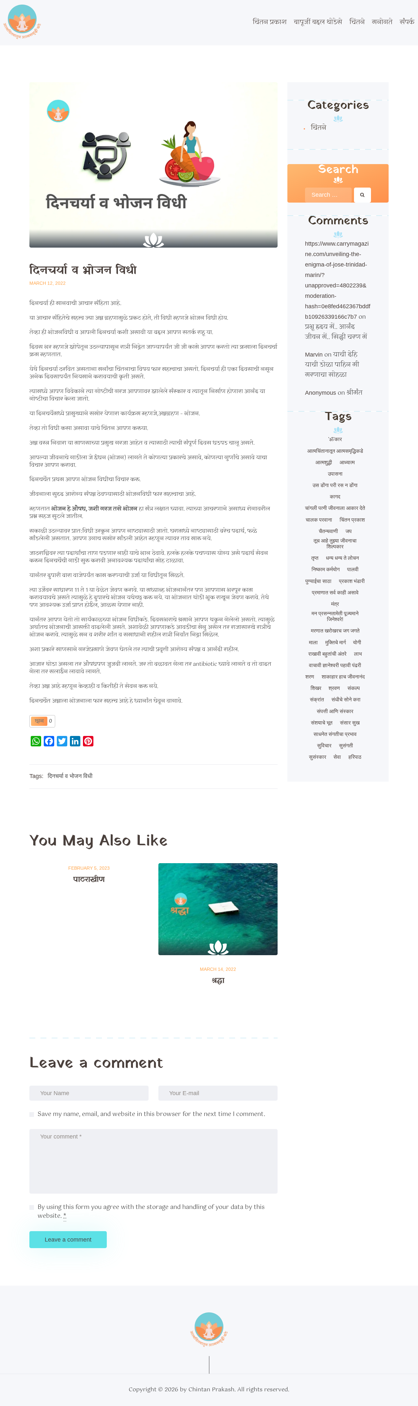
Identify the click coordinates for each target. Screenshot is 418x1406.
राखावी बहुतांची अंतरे (327, 654)
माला (313, 642)
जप (349, 531)
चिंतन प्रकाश (352, 520)
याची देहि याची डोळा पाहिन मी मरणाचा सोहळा (332, 365)
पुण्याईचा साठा (318, 581)
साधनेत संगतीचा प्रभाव (335, 734)
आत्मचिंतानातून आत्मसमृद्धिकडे (335, 451)
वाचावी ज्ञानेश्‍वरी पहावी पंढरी (335, 665)
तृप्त (314, 558)
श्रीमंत (354, 393)
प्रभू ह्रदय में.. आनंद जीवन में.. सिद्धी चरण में (336, 332)
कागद (335, 496)
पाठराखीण (89, 880)
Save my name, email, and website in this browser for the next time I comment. (151, 1114)
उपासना (335, 474)
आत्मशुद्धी (323, 462)
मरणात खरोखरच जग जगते (335, 631)
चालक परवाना (319, 520)
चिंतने (318, 128)
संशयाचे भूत (321, 723)
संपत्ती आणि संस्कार (335, 711)
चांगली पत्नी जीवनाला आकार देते (335, 508)
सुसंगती (346, 745)
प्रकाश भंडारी (352, 581)
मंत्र (335, 604)
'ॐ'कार (335, 439)
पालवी (353, 569)
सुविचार (324, 745)
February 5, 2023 (89, 868)
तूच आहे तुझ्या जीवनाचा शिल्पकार (335, 543)
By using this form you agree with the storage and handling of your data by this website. (151, 1212)
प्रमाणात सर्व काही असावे (335, 592)
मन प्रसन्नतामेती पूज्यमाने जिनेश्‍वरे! (335, 616)
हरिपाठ (355, 757)
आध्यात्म (347, 462)
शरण (309, 677)
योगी (357, 642)
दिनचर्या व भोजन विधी (70, 776)
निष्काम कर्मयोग (326, 569)
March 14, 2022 (218, 969)
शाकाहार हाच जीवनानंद (343, 677)
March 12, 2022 (47, 283)
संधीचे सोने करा (346, 699)
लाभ (358, 654)
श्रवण (334, 688)
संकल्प (353, 688)
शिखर (316, 688)
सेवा (337, 757)
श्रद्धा (218, 981)
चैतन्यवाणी (328, 531)
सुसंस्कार (317, 757)
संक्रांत (317, 699)
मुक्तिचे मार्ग (335, 642)
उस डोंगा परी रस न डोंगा (335, 485)
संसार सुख (350, 723)
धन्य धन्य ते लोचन (342, 558)
